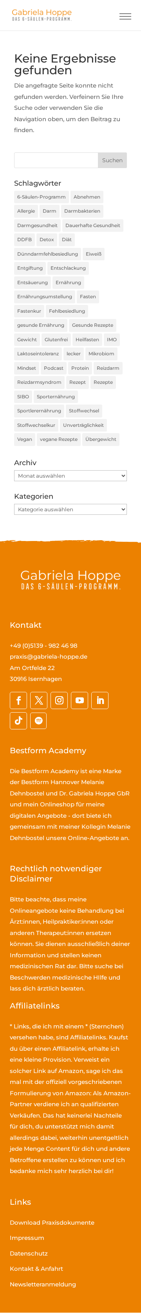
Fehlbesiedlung (67, 311)
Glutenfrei (56, 339)
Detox (47, 239)
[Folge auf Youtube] (79, 700)
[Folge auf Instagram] (59, 700)
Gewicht (27, 339)
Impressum (27, 1237)
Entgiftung (30, 268)
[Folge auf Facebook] (18, 700)
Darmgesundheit (37, 225)
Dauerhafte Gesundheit (92, 225)
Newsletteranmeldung (43, 1284)
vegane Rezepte (59, 439)
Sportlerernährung (39, 411)
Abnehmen (87, 197)
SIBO (23, 396)
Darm (49, 211)
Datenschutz (29, 1253)
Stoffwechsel (84, 411)
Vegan (24, 439)
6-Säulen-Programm (41, 197)
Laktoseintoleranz (38, 353)
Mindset (26, 368)
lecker (74, 353)
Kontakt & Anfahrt (36, 1268)
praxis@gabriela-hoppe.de (48, 656)
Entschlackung (68, 268)
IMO (112, 339)
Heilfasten (87, 339)
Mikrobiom (101, 353)
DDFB (24, 239)
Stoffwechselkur (36, 425)
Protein (80, 368)
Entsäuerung (32, 282)
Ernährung (68, 282)
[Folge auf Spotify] (38, 721)
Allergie (26, 211)
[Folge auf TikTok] (18, 720)
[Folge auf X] (38, 700)
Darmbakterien (82, 211)
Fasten (88, 296)
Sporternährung (56, 396)
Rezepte (103, 382)
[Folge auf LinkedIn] (99, 700)
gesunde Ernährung (40, 325)
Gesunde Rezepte (92, 325)
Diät (67, 239)
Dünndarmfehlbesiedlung (47, 254)
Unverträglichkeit (83, 425)
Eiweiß (93, 254)
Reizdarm (108, 368)
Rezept (77, 382)
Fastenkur (29, 311)
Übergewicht (100, 439)
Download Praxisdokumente (52, 1222)
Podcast (53, 368)
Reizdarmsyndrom (39, 382)
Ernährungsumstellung (44, 296)
